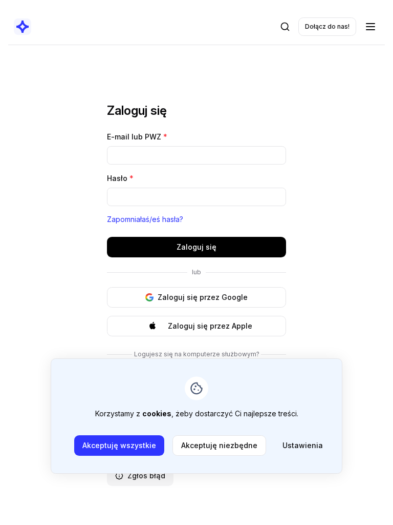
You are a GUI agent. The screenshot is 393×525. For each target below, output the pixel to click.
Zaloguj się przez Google (203, 297)
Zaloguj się (196, 247)
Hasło (120, 178)
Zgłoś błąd (146, 475)
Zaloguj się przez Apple (210, 325)
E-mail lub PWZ (137, 136)
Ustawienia (302, 445)
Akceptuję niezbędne (219, 445)
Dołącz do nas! (327, 26)
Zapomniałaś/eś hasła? (145, 219)
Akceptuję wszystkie (119, 445)
